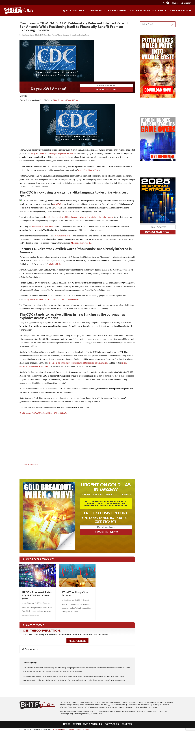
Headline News (84, 35)
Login (176, 3)
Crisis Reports (96, 11)
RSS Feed (127, 724)
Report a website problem (71, 729)
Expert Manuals (117, 11)
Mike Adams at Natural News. (66, 100)
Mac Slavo (27, 603)
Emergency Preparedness (70, 35)
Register (187, 3)
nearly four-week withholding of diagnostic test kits (51, 153)
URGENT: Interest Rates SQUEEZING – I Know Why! (37, 595)
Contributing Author (27, 35)
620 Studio (57, 729)
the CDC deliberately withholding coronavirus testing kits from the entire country (79, 217)
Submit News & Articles (87, 724)
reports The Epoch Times (88, 170)
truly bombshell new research (43, 226)
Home (66, 724)
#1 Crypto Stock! (75, 11)
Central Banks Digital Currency (148, 11)
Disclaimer (85, 729)
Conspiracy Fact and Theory (53, 35)
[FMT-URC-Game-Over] (158, 161)
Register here (77, 641)
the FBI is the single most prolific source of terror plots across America (78, 363)
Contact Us (112, 724)
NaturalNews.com (62, 236)
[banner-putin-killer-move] (158, 97)
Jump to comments (30, 464)
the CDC (57, 204)
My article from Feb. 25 (81, 243)
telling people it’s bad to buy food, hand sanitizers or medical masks (52, 299)
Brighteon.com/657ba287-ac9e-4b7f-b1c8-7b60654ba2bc (44, 413)
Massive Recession (180, 11)
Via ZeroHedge (55, 264)
